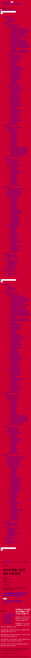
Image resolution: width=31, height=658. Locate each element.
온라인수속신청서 (9, 619)
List (4, 603)
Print (5, 598)
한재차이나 (9, 562)
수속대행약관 (8, 617)
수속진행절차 (8, 616)
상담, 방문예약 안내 (10, 614)
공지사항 (6, 621)
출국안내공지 (8, 623)
